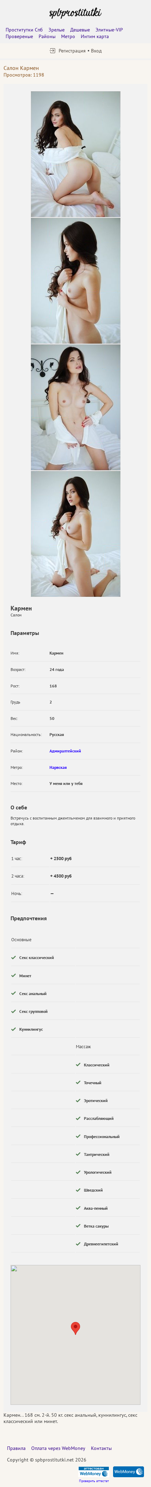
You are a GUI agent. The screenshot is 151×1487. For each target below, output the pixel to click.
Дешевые (80, 30)
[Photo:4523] (75, 281)
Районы (47, 36)
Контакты (101, 1448)
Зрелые (56, 30)
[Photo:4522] (75, 154)
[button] (75, 1328)
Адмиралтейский (65, 750)
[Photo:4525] (75, 534)
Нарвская (58, 767)
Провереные (19, 36)
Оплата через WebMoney (58, 1448)
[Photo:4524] (75, 407)
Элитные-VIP (109, 30)
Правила (16, 1448)
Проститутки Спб (24, 30)
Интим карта (95, 36)
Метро (68, 36)
